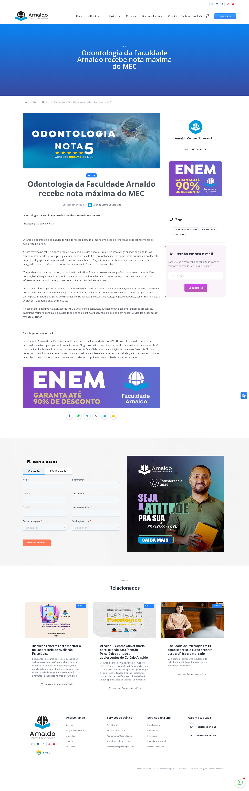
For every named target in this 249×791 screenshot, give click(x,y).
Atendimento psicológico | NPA (121, 746)
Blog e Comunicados (75, 730)
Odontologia (208, 229)
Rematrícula (152, 730)
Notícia (45, 102)
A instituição (112, 725)
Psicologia (178, 234)
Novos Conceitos (216, 769)
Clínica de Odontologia (185, 229)
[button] (94, 16)
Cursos (69, 725)
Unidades (70, 736)
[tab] (34, 471)
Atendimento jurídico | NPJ (119, 741)
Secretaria (152, 736)
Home (79, 16)
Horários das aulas (155, 746)
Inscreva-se (225, 16)
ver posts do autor (195, 149)
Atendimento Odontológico (119, 736)
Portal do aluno (154, 725)
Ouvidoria (196, 16)
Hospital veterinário (116, 730)
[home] (31, 16)
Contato (185, 16)
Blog (35, 102)
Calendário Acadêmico (157, 741)
